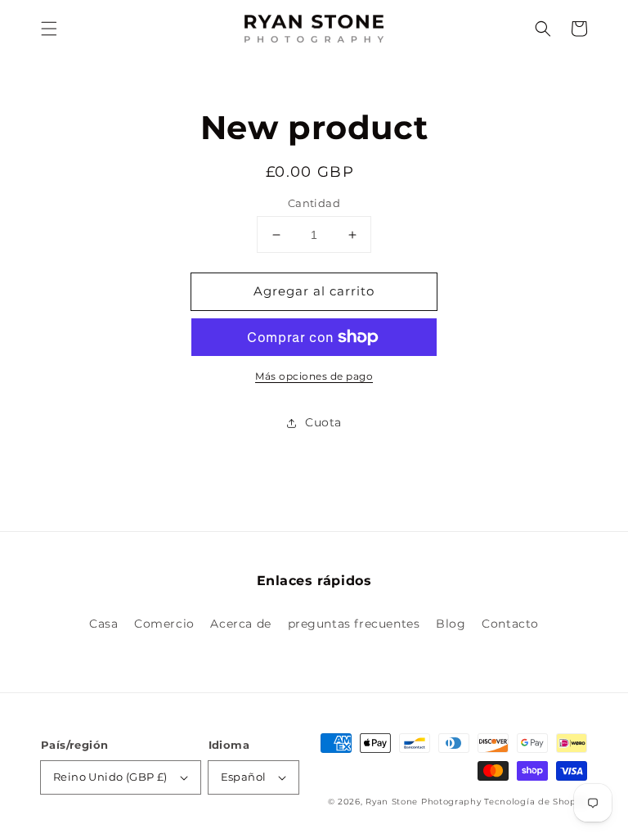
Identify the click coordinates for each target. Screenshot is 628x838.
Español (244, 776)
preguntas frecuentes (354, 623)
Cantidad (314, 203)
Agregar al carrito (314, 291)
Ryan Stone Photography (423, 801)
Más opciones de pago (314, 376)
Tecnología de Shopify (535, 801)
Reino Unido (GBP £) (110, 776)
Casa (103, 623)
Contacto (510, 623)
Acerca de (240, 623)
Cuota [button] (323, 422)
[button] (49, 29)
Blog (450, 623)
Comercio (164, 623)
